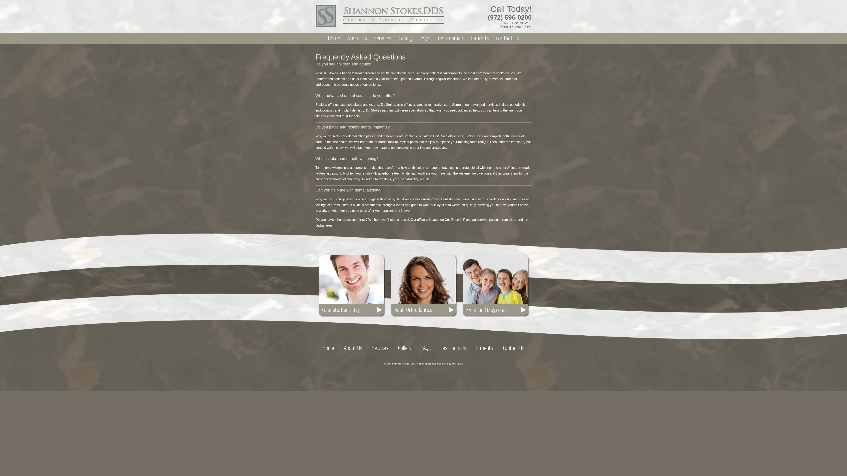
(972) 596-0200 (510, 17)
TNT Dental (457, 364)
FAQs (425, 38)
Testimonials (450, 38)
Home (334, 38)
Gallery (406, 38)
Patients (480, 38)
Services (383, 38)
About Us (357, 38)
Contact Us (507, 38)
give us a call (399, 219)
